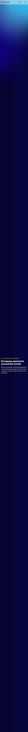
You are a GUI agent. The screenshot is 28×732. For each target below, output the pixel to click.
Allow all (14, 385)
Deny (14, 390)
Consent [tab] (5, 344)
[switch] (24, 371)
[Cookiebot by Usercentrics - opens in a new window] (20, 340)
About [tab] (22, 344)
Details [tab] (14, 344)
